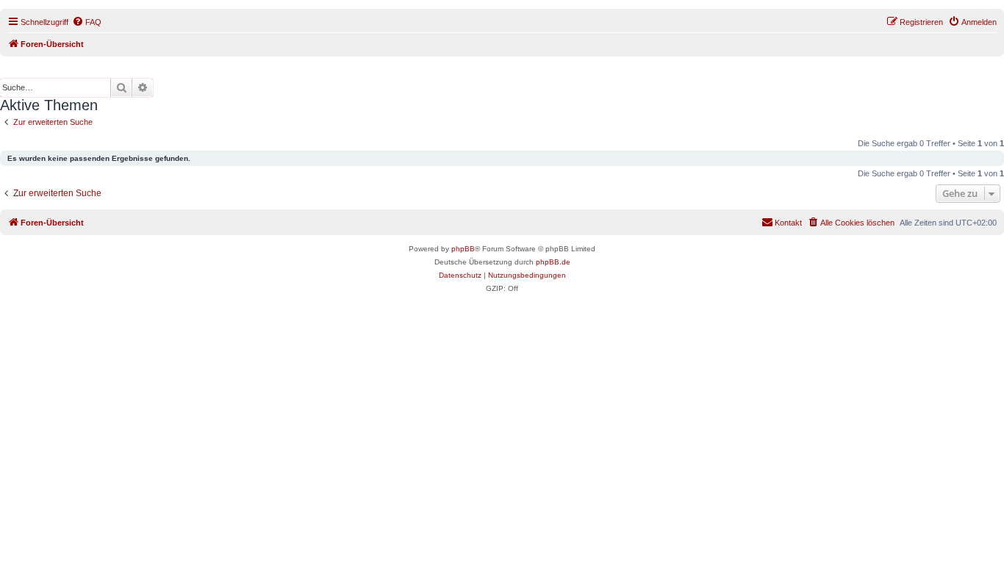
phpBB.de (553, 262)
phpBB (463, 249)
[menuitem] (86, 22)
